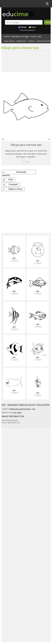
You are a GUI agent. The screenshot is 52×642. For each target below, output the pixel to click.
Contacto (31, 41)
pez (39, 36)
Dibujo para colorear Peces (20, 409)
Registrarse (21, 41)
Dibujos (23, 27)
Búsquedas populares (27, 30)
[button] (13, 189)
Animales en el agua (20, 36)
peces (19, 412)
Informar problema (44, 41)
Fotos (33, 27)
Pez (37, 261)
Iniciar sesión (9, 41)
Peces (33, 36)
